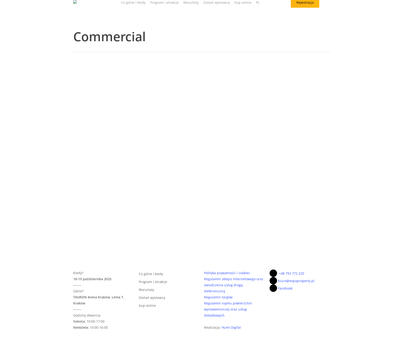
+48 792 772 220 (291, 273)
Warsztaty (146, 289)
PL (258, 2)
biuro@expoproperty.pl (296, 281)
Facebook (285, 288)
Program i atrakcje (153, 282)
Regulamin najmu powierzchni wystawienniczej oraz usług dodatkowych (228, 309)
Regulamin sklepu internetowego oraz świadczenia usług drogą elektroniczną (233, 285)
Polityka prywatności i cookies (227, 273)
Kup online (147, 305)
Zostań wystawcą (152, 297)
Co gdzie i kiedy (151, 274)
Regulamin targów (218, 297)
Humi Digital (231, 327)
